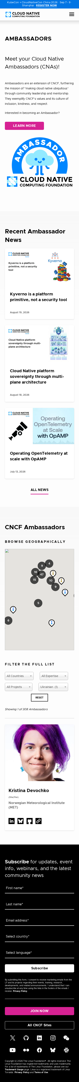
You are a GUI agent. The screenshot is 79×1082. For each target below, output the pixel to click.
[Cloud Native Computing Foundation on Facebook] (39, 1052)
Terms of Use (41, 1072)
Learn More (24, 125)
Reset (39, 697)
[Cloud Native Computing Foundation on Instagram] (53, 1040)
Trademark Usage (14, 1070)
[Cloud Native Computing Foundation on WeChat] (66, 1040)
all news (39, 490)
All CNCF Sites (39, 1025)
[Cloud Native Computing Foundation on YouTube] (13, 1052)
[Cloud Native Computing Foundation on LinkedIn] (39, 1040)
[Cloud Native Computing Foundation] (22, 14)
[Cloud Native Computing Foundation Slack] (66, 1052)
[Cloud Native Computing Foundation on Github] (26, 1040)
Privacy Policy (20, 991)
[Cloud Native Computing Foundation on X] (12, 1040)
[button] (41, 574)
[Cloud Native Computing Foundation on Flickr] (26, 1052)
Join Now (39, 1011)
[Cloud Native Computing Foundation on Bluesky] (53, 1052)
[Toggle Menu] (71, 15)
